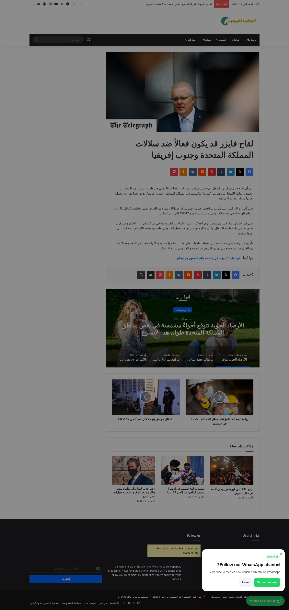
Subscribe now (267, 582)
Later (245, 582)
